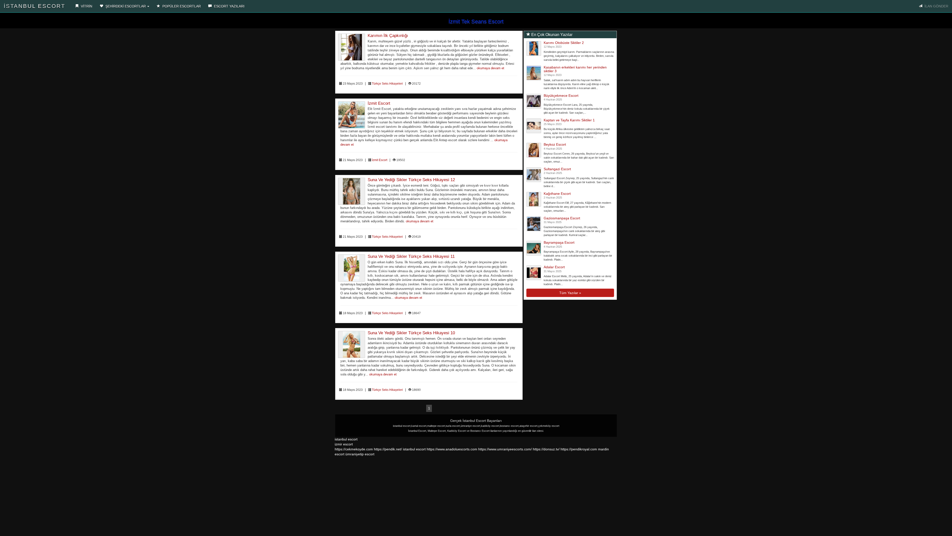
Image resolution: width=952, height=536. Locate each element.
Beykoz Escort (555, 144)
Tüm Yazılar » (570, 293)
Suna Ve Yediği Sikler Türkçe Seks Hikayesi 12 (411, 179)
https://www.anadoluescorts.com (452, 449)
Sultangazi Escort (557, 169)
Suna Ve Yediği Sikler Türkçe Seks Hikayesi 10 (411, 333)
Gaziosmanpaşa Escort (562, 218)
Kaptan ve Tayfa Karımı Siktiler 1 (569, 120)
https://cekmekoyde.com (354, 449)
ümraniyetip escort (359, 454)
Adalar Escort (554, 267)
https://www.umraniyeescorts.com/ (505, 449)
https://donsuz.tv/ (547, 449)
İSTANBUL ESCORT (34, 6)
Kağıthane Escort (557, 194)
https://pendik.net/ (388, 449)
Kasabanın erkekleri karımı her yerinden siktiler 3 (575, 69)
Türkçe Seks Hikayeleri (387, 83)
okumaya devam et (490, 68)
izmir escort (344, 444)
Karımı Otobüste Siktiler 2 (564, 43)
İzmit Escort (379, 103)
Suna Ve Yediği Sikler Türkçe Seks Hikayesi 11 (411, 256)
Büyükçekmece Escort (561, 96)
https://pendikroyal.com (579, 449)
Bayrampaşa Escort (559, 242)
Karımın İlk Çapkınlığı (388, 35)
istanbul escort (346, 439)
